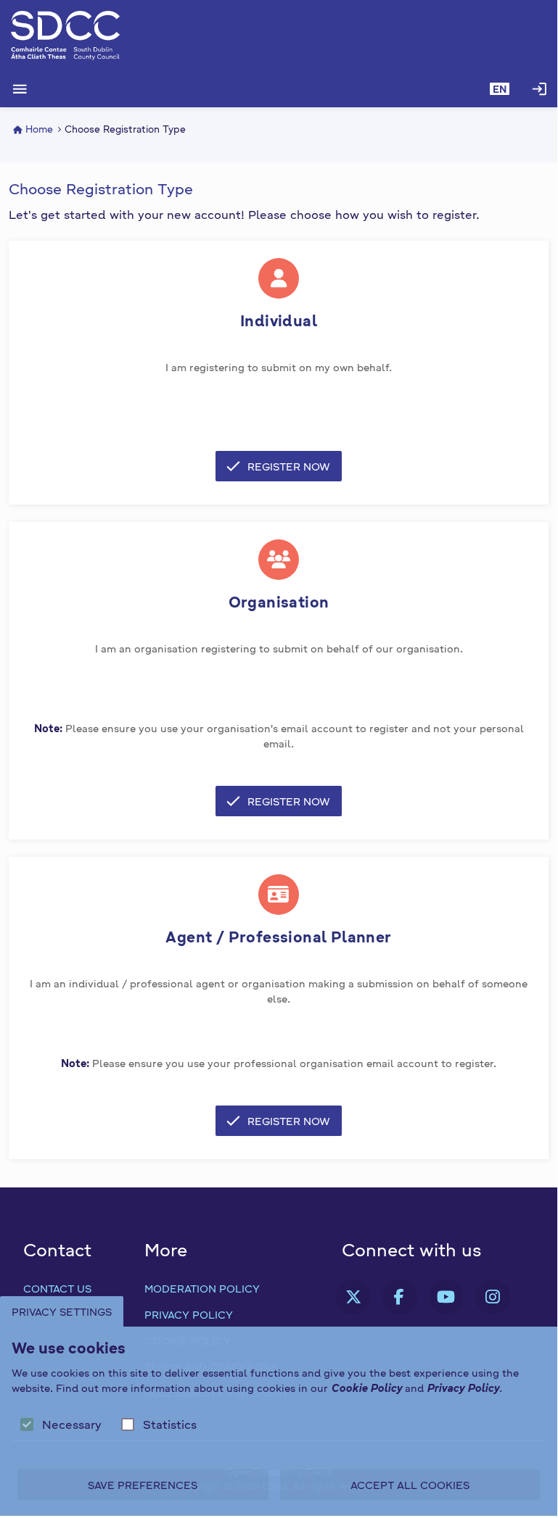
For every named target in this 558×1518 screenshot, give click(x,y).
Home (39, 129)
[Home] (278, 35)
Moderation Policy (202, 1288)
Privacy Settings (62, 1311)
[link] (353, 1296)
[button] (499, 89)
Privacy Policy (188, 1314)
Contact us (57, 1288)
